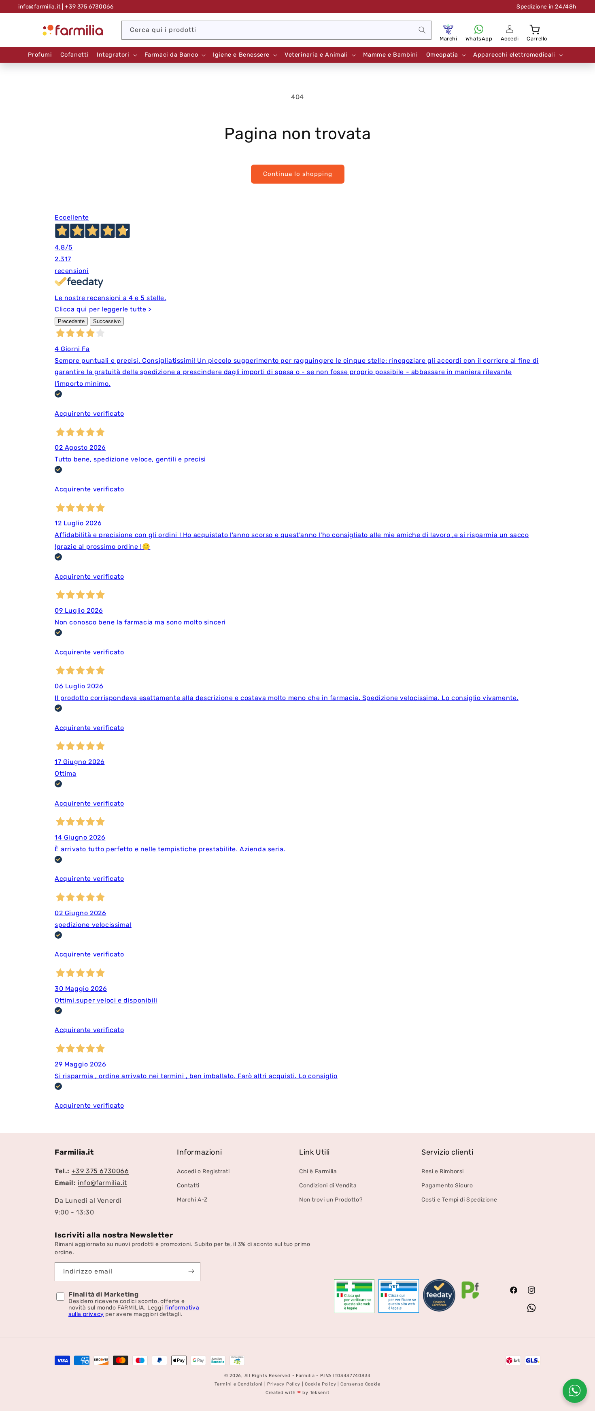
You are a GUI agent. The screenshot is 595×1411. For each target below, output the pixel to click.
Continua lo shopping (297, 174)
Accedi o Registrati (203, 1171)
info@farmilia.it (39, 6)
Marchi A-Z (192, 1199)
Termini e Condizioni (239, 1384)
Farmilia (305, 1375)
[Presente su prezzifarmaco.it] (470, 1299)
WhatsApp (479, 39)
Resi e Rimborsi (442, 1171)
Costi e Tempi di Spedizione (459, 1199)
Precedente (71, 321)
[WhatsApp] (479, 29)
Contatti (188, 1185)
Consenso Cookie (360, 1384)
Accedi (510, 39)
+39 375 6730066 (100, 1171)
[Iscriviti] (191, 1271)
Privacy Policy (283, 1384)
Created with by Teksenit (297, 1392)
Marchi (448, 39)
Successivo (107, 321)
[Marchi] (448, 29)
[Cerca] (422, 30)
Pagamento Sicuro (447, 1185)
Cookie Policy (320, 1384)
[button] (535, 29)
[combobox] (276, 30)
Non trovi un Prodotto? (330, 1199)
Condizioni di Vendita (328, 1185)
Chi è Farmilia (318, 1171)
